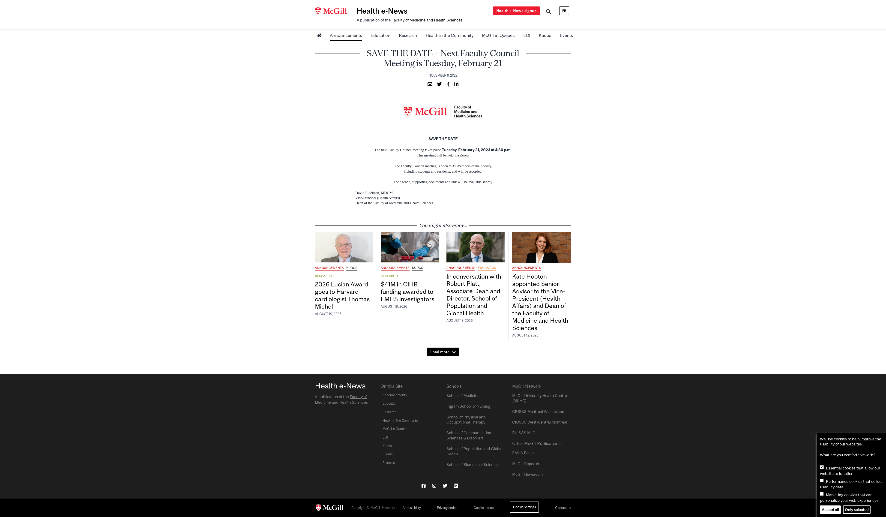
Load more (440, 352)
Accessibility (412, 508)
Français (389, 463)
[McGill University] (333, 11)
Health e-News (381, 10)
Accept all (830, 509)
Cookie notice (484, 508)
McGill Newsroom (527, 474)
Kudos (545, 35)
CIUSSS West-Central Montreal (539, 422)
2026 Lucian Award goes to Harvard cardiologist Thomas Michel (342, 295)
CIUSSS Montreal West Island (538, 411)
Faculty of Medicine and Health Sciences (427, 20)
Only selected (857, 509)
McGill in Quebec (498, 35)
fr (564, 10)
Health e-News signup (516, 11)
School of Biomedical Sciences (473, 464)
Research (408, 35)
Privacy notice (447, 508)
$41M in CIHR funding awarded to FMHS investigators (408, 292)
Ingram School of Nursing (468, 406)
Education (380, 35)
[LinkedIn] (456, 485)
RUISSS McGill (525, 432)
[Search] (549, 12)
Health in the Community (449, 35)
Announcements (346, 35)
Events (566, 35)
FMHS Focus (523, 453)
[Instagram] (434, 485)
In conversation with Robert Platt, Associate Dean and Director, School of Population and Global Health (473, 295)
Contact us (563, 508)
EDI (526, 35)
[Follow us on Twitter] (445, 485)
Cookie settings (524, 507)
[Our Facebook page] (424, 485)
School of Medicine (462, 395)
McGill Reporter (525, 463)
